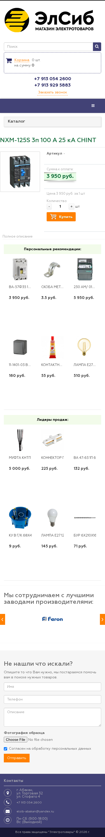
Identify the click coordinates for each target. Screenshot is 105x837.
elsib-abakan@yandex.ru (35, 811)
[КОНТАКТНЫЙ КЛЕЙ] (52, 347)
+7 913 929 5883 (52, 85)
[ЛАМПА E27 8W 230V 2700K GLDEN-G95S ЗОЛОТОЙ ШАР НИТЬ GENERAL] (85, 347)
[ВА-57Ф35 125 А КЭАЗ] (20, 269)
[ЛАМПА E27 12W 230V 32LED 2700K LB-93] (52, 518)
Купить (65, 217)
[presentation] (2, 619)
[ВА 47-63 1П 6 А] (85, 440)
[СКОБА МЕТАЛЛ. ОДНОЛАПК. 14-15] (52, 269)
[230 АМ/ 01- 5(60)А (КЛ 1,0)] (85, 269)
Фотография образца (24, 733)
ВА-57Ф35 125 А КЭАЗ (27, 287)
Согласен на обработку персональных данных (50, 748)
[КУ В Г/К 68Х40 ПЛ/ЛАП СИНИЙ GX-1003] (20, 518)
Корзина (21, 60)
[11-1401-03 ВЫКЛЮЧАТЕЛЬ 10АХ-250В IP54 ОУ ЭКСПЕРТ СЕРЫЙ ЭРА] (20, 347)
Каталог (16, 122)
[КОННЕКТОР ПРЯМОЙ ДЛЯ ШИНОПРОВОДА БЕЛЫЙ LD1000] (52, 440)
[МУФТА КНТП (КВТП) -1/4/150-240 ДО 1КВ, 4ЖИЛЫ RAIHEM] (20, 440)
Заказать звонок (52, 92)
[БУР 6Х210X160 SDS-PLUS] (85, 518)
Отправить (16, 758)
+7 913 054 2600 (52, 79)
